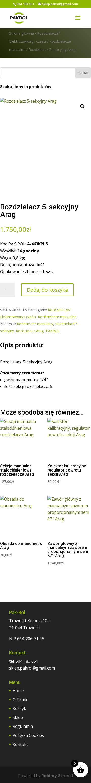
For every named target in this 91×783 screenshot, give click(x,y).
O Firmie (20, 699)
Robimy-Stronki (57, 775)
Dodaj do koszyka (47, 289)
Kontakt (20, 744)
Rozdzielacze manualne (57, 316)
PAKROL (53, 330)
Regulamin (23, 726)
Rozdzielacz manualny (35, 323)
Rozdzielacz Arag (30, 330)
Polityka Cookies (28, 735)
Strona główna (21, 33)
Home (18, 690)
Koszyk (19, 708)
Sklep (18, 717)
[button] (82, 106)
